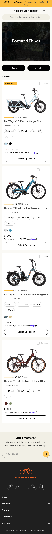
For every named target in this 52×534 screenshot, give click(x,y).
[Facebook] (10, 487)
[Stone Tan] (10, 317)
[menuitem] (44, 11)
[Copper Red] (6, 403)
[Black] (10, 143)
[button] (3, 11)
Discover (6, 503)
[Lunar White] (6, 230)
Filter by (14, 68)
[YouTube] (26, 487)
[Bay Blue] (10, 230)
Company (7, 517)
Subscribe (46, 454)
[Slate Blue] (6, 317)
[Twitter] (34, 487)
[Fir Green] (10, 403)
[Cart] (48, 11)
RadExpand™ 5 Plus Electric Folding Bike (26, 294)
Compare (44, 83)
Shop (4, 497)
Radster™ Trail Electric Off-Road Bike (24, 381)
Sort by (38, 68)
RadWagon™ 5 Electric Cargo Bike (22, 121)
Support (6, 510)
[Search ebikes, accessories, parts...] (6, 17)
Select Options (24, 158)
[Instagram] (18, 487)
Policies (6, 523)
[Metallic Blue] (6, 143)
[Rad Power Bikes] (26, 11)
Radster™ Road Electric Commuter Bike (25, 207)
